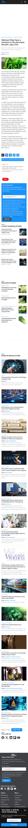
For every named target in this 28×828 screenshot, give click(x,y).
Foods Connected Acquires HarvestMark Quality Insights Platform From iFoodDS (13, 533)
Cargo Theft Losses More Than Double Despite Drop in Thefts (13, 653)
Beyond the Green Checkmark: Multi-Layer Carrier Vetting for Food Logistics (8, 261)
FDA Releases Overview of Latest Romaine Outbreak (8, 289)
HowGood (7, 627)
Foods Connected (10, 537)
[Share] (6, 155)
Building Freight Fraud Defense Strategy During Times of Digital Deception (14, 715)
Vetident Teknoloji (10, 600)
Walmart (7, 54)
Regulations (18, 37)
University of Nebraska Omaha (13, 688)
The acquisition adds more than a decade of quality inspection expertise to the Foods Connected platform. (13, 540)
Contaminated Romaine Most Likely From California (8, 320)
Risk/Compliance (6, 712)
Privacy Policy (16, 216)
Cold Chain (4, 594)
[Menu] (25, 1)
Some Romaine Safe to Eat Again (8, 298)
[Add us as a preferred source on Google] (17, 155)
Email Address (7, 193)
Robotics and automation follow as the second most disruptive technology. (12, 383)
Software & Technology (8, 306)
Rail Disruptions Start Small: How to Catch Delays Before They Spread (12, 501)
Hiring (3, 563)
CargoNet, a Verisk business (13, 657)
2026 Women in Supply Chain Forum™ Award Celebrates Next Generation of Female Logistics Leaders (13, 566)
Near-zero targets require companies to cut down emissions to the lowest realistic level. (13, 629)
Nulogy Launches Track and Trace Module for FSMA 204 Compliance (8, 251)
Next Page (16, 729)
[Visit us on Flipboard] (14, 737)
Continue (14, 824)
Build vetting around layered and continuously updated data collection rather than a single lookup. (13, 476)
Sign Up (7, 219)
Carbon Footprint (6, 623)
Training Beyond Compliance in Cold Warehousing (12, 685)
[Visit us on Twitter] (6, 737)
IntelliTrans (8, 504)
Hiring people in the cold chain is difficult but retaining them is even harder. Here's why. (13, 691)
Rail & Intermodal (6, 498)
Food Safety (4, 435)
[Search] (21, 1)
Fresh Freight (8, 472)
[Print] (2, 155)
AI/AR (2, 375)
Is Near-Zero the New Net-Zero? (11, 624)
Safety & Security (7, 37)
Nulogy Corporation (10, 441)
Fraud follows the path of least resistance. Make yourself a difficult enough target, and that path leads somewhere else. (13, 721)
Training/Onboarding (7, 682)
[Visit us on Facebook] (2, 737)
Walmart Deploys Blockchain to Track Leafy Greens (7, 309)
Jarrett (7, 718)
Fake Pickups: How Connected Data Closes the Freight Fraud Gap (8, 241)
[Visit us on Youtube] (18, 737)
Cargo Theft (5, 405)
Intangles (7, 411)
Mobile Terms (6, 216)
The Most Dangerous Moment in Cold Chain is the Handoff (13, 597)
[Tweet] (14, 155)
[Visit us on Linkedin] (10, 737)
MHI (6, 381)
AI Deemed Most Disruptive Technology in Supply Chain (9, 230)
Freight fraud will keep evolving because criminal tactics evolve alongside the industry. (13, 413)
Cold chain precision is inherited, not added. (13, 602)
